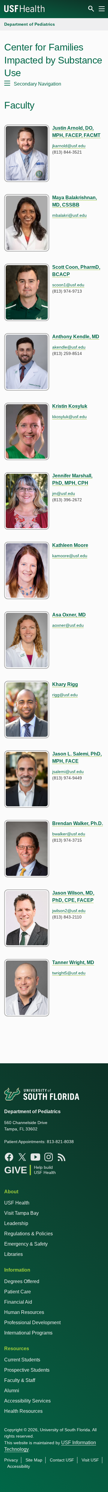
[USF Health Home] (24, 9)
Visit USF (90, 1460)
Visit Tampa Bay (21, 1213)
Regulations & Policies (28, 1233)
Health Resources (23, 1411)
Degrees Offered (21, 1281)
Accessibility (18, 1466)
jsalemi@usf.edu (68, 771)
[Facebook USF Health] (9, 1157)
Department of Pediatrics (29, 24)
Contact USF (62, 1460)
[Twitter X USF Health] (22, 1157)
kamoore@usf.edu (69, 555)
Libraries (13, 1254)
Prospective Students (27, 1370)
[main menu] (101, 8)
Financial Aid (18, 1302)
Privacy (11, 1460)
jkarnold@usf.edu (69, 145)
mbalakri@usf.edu (69, 215)
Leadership (16, 1223)
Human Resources (24, 1312)
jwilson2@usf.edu (69, 910)
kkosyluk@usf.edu (69, 416)
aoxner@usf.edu (68, 625)
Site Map (34, 1460)
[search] (92, 8)
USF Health (16, 1202)
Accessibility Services (27, 1400)
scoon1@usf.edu (68, 284)
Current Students (22, 1359)
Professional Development (32, 1322)
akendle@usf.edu (69, 347)
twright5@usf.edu (69, 972)
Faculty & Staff (19, 1380)
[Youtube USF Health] (35, 1157)
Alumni (11, 1390)
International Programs (28, 1332)
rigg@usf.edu (65, 694)
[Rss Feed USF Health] (62, 1157)
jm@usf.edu (63, 493)
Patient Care (17, 1291)
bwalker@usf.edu (68, 833)
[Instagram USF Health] (48, 1157)
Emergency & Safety (26, 1244)
